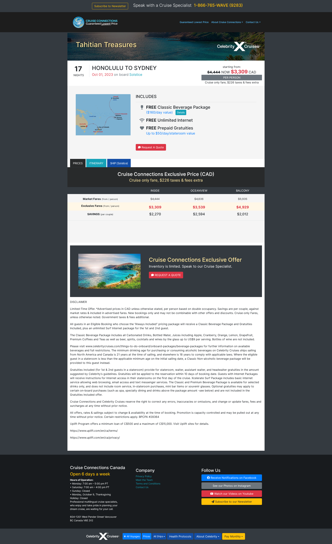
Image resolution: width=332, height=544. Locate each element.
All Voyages (133, 536)
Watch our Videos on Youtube (233, 493)
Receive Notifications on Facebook (233, 477)
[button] (78, 163)
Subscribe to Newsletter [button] (110, 6)
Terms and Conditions (148, 483)
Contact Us (252, 22)
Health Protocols (180, 536)
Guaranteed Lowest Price (194, 22)
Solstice (135, 75)
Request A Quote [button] (152, 147)
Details (181, 112)
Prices (146, 536)
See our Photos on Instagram (232, 485)
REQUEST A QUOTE (167, 275)
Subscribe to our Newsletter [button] (233, 501)
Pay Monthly (232, 536)
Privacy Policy (144, 476)
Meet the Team (144, 479)
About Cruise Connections (226, 22)
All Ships (158, 536)
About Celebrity (206, 536)
